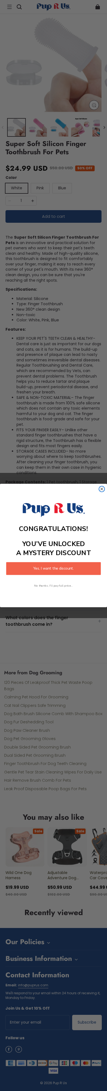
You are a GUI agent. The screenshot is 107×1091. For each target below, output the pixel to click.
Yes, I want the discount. (53, 568)
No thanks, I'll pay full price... (53, 586)
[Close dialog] (102, 489)
